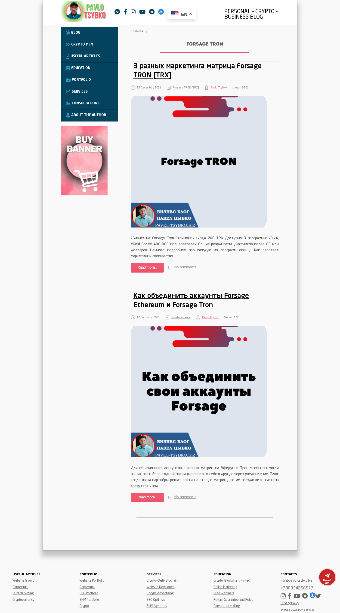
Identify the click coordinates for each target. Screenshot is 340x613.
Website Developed (161, 587)
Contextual (20, 587)
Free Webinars (223, 593)
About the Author (88, 115)
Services (80, 92)
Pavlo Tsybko (218, 87)
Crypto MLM (82, 44)
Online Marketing (225, 587)
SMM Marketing (23, 593)
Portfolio (81, 80)
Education (80, 68)
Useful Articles (85, 56)
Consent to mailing (226, 606)
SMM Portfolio (89, 599)
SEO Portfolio (89, 593)
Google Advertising (160, 593)
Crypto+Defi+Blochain (162, 580)
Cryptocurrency (181, 317)
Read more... (147, 268)
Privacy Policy (290, 603)
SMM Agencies (157, 606)
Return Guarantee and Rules (233, 599)
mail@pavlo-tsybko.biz (296, 580)
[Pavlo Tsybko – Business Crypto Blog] (87, 12)
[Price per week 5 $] (84, 194)
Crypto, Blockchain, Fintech (232, 580)
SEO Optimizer (157, 599)
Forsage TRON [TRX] (186, 87)
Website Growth (24, 580)
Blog (75, 33)
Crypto (84, 606)
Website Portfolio (92, 580)
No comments (185, 267)
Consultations (85, 103)
